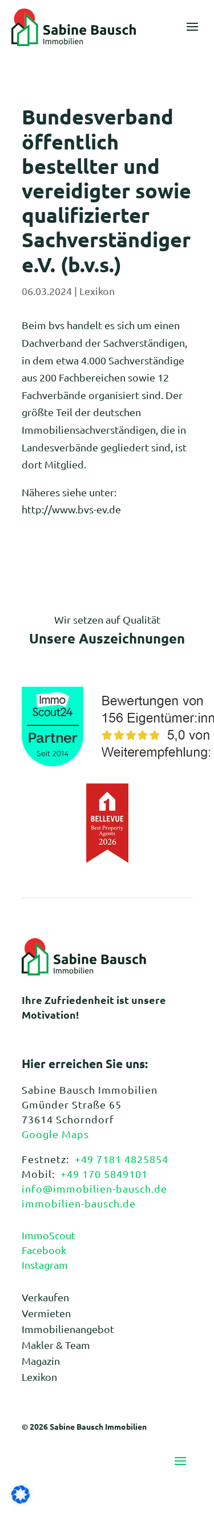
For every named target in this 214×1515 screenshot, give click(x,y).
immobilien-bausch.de (79, 1203)
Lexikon (97, 291)
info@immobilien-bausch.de (94, 1188)
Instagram (45, 1265)
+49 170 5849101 (104, 1174)
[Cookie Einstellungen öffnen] (20, 1499)
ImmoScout (48, 1235)
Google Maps (55, 1134)
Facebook (44, 1250)
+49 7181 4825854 (121, 1159)
